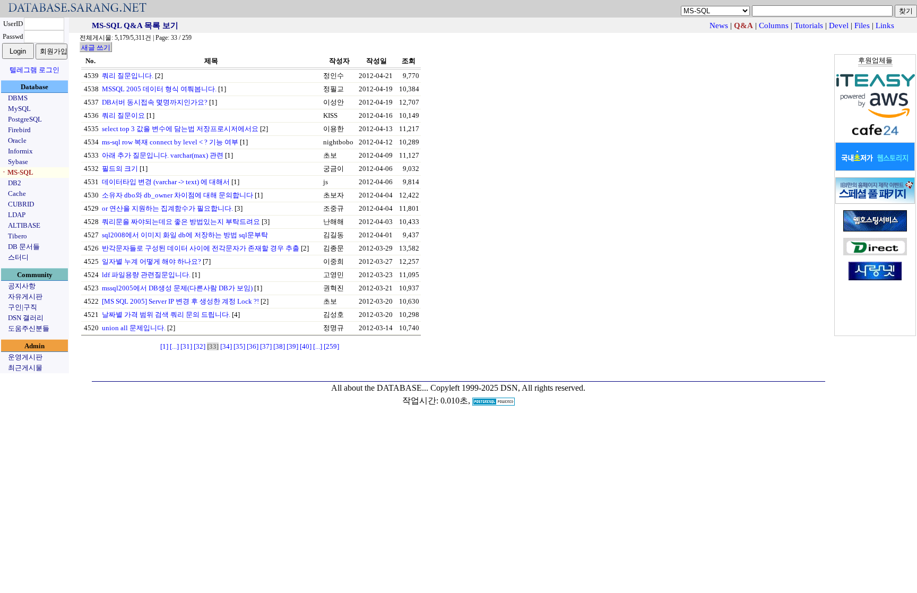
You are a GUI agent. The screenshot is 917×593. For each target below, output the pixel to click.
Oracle (17, 140)
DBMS (18, 98)
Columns (774, 25)
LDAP (16, 215)
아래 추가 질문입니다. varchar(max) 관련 (162, 155)
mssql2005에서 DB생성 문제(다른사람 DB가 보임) (177, 288)
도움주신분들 (28, 328)
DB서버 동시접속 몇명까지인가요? (154, 102)
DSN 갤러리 (26, 318)
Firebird (19, 130)
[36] (252, 346)
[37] (266, 346)
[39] (292, 346)
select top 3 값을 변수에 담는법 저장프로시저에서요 (180, 129)
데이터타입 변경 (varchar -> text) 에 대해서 (166, 182)
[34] (226, 346)
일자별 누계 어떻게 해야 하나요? (151, 261)
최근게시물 (25, 368)
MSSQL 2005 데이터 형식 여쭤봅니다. (159, 89)
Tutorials (808, 25)
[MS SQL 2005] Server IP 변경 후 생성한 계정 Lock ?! (180, 301)
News (719, 25)
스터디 (18, 257)
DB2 (14, 183)
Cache (17, 193)
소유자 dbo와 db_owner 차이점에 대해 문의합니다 (177, 195)
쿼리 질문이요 (123, 115)
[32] (199, 346)
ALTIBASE (24, 225)
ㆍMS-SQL (17, 172)
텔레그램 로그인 (34, 70)
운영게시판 (25, 357)
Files (862, 25)
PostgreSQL (25, 119)
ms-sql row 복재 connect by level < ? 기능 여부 (170, 142)
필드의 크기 (120, 169)
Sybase (18, 162)
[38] (279, 346)
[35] (239, 346)
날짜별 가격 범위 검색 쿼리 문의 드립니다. (166, 315)
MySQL (19, 109)
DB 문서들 (24, 247)
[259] (331, 346)
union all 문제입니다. (134, 328)
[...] (174, 346)
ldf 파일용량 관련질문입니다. (146, 275)
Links (885, 25)
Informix (20, 151)
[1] (164, 346)
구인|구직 (22, 307)
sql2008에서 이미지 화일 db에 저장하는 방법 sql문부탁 (185, 235)
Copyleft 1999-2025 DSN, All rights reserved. (507, 387)
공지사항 (22, 286)
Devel (839, 25)
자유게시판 (25, 296)
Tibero (17, 236)
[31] (186, 346)
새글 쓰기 (95, 47)
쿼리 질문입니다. (127, 76)
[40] (306, 346)
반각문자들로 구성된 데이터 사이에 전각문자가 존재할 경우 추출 (200, 248)
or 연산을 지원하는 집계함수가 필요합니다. (167, 208)
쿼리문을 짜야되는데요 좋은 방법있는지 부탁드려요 (181, 222)
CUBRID (21, 204)
